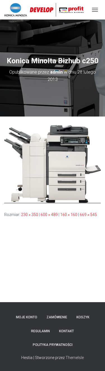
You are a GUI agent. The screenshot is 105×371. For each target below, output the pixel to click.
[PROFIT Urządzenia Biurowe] (46, 10)
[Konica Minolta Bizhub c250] (52, 163)
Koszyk (82, 317)
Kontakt (66, 331)
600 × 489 (49, 214)
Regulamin (40, 331)
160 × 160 (68, 214)
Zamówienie (56, 317)
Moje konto (26, 317)
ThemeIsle (75, 357)
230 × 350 (29, 214)
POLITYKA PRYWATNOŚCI (53, 345)
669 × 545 (88, 214)
